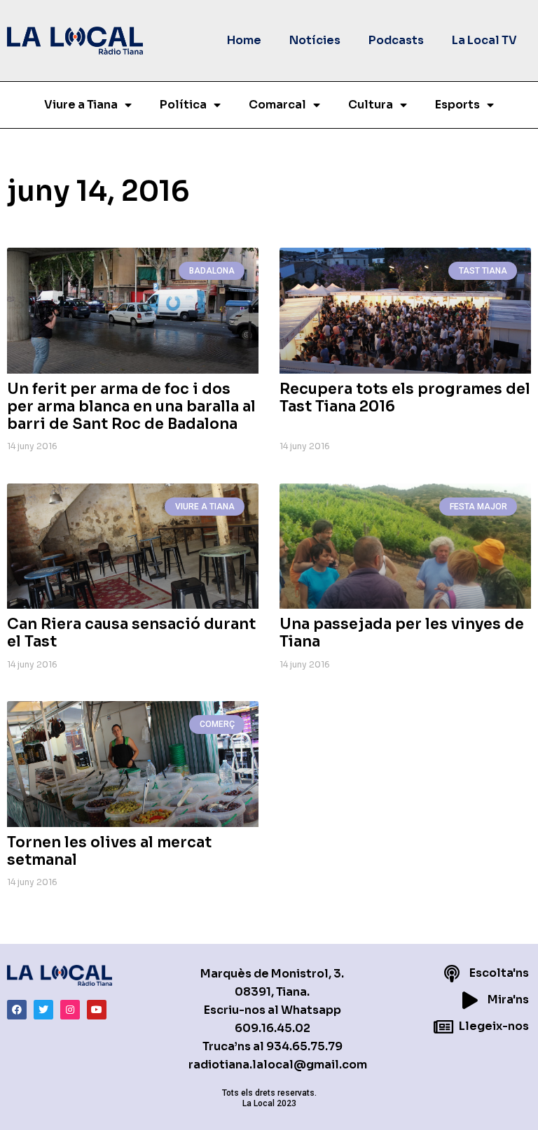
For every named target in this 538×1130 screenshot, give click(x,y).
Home (244, 40)
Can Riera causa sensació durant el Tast (131, 633)
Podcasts (396, 40)
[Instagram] (70, 1009)
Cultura (370, 104)
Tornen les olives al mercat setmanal (109, 851)
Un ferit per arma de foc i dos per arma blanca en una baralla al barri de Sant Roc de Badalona (131, 406)
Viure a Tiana (81, 104)
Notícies (314, 40)
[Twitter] (43, 1009)
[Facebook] (17, 1009)
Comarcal (277, 104)
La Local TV (484, 40)
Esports (457, 104)
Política (183, 104)
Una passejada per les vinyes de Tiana (402, 633)
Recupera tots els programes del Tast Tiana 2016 (405, 398)
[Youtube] (96, 1009)
